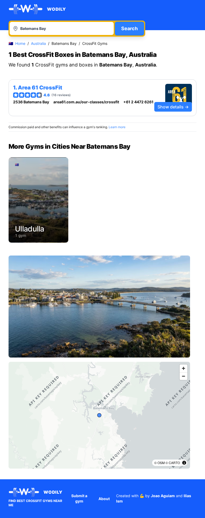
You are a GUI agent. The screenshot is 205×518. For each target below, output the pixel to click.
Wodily (56, 9)
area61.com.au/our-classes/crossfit (86, 102)
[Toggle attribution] (184, 463)
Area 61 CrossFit (40, 87)
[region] (99, 415)
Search (129, 28)
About (104, 498)
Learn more (117, 127)
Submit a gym (79, 498)
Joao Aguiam (163, 495)
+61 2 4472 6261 (138, 102)
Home (20, 43)
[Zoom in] (183, 368)
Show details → (173, 106)
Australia (38, 43)
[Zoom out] (183, 376)
